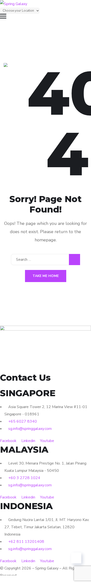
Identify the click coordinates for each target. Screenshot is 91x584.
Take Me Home (46, 276)
